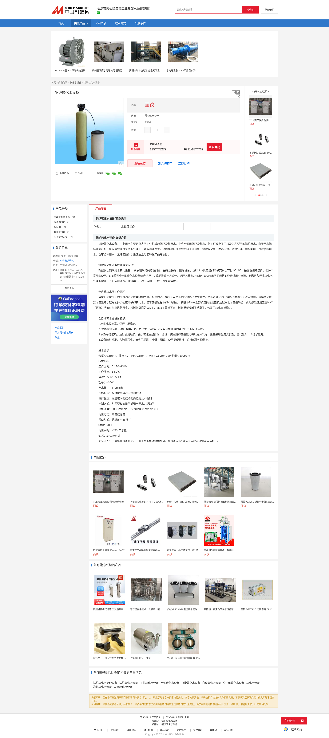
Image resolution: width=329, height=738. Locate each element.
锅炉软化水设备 (128, 682)
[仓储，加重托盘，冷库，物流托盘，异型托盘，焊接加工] (260, 171)
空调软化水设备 (170, 682)
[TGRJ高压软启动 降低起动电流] (260, 106)
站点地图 (148, 730)
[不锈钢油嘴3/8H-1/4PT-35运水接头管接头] (260, 138)
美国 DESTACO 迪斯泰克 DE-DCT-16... (260, 609)
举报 (80, 173)
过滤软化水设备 (123, 686)
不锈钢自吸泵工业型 (140, 658)
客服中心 (131, 730)
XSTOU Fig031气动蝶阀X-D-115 (183, 658)
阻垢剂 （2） (60, 227)
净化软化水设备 (102, 686)
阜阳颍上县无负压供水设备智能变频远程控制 (227, 609)
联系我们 (115, 730)
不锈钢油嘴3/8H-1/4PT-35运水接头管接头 (270, 152)
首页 (53, 82)
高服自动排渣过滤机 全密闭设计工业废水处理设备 (154, 70)
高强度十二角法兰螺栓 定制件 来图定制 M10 (115, 658)
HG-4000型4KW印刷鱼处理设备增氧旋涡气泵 (78, 70)
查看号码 (214, 147)
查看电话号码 (67, 260)
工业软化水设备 (149, 682)
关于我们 (98, 730)
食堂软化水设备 (190, 682)
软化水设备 (75, 82)
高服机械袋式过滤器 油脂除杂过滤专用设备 (115, 609)
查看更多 (69, 288)
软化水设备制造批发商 (177, 717)
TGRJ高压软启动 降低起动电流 (264, 120)
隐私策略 (164, 730)
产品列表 (62, 82)
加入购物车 (165, 163)
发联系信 (140, 163)
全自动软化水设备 (233, 682)
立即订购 (184, 163)
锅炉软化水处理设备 (105, 682)
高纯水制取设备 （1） (65, 217)
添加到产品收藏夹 (64, 332)
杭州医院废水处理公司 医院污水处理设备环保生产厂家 (120, 70)
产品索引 (59, 327)
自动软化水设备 (211, 682)
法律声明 (197, 730)
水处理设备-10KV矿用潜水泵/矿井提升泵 (187, 70)
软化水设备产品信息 (150, 717)
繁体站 (213, 730)
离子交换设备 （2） (64, 237)
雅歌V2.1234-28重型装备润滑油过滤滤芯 (188, 609)
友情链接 (228, 730)
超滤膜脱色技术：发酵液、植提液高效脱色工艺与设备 (157, 609)
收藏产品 (64, 173)
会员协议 (181, 730)
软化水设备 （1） (63, 232)
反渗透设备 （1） (63, 222)
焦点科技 (169, 734)
